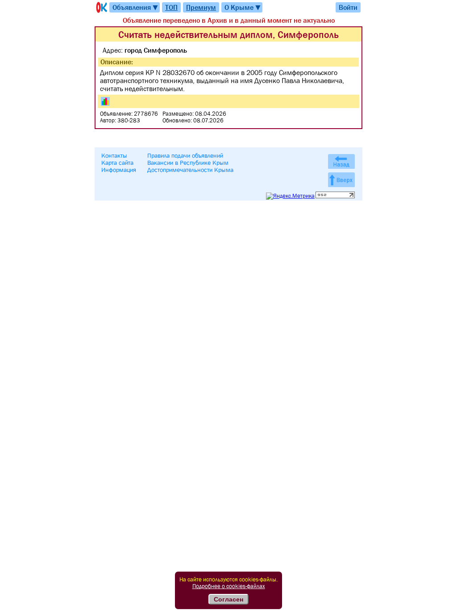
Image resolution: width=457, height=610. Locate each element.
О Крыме (243, 7)
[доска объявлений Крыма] (101, 7)
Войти (348, 7)
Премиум (201, 7)
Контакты (114, 155)
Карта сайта (117, 162)
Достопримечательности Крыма (190, 169)
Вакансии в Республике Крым (187, 162)
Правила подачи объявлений (185, 155)
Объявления (135, 7)
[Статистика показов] (105, 101)
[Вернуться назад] (341, 161)
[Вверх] (341, 179)
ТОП (171, 7)
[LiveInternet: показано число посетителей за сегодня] (335, 196)
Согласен (228, 599)
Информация (118, 169)
